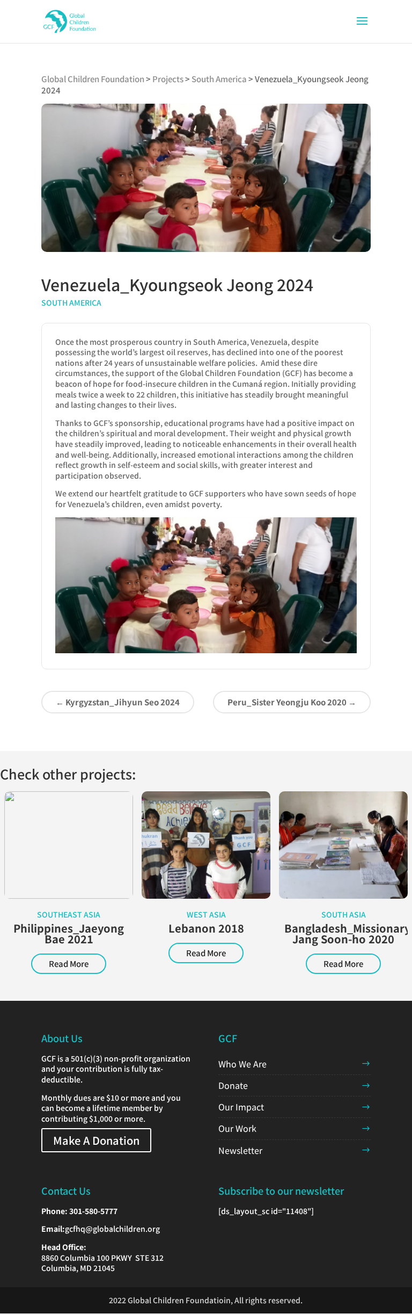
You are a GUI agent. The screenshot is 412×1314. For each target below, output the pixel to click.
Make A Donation (96, 1140)
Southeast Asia (68, 914)
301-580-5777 (93, 1210)
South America (71, 302)
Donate (233, 1085)
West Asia (206, 914)
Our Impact (241, 1106)
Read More (69, 963)
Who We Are (242, 1063)
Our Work (237, 1128)
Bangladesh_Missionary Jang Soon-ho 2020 (347, 933)
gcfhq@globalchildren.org (112, 1228)
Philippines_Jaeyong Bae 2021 (68, 933)
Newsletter (240, 1150)
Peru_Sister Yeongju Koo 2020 (291, 701)
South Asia (343, 914)
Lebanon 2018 (206, 928)
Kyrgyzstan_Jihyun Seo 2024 (118, 701)
